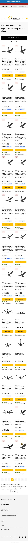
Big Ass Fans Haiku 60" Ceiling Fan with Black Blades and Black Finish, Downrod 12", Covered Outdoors (20, 137)
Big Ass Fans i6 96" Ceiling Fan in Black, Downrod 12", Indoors (20, 388)
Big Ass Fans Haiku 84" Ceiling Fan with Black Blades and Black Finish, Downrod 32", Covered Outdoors (7, 286)
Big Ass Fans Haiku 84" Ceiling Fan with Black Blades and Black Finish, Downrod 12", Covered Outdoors (7, 174)
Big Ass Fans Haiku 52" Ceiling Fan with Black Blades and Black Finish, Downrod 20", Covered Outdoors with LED (20, 62)
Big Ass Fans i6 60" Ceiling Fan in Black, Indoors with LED (19, 322)
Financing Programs (22, 6)
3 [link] (12, 479)
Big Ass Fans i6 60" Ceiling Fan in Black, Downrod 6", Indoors (7, 388)
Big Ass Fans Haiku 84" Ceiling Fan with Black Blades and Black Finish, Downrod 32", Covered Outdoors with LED (7, 249)
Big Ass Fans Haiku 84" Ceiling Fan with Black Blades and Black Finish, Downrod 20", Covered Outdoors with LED (20, 249)
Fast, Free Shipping (13, 6)
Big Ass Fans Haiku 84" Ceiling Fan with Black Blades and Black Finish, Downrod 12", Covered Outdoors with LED (20, 174)
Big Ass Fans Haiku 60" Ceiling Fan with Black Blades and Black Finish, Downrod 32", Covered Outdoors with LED (7, 62)
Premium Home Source (15, 542)
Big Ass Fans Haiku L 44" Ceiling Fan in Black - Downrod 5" (20, 423)
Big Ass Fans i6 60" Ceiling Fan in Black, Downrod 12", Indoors (7, 322)
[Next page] (26, 479)
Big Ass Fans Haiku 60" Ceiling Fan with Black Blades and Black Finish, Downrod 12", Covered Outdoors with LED (20, 286)
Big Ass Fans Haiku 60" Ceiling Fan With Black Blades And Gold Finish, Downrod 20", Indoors (20, 458)
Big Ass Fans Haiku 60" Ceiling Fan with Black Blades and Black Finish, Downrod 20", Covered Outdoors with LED (20, 211)
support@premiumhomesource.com (9, 513)
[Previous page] (2, 479)
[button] (1, 18)
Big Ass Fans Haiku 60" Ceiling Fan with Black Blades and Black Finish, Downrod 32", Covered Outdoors (7, 137)
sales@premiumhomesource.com (8, 515)
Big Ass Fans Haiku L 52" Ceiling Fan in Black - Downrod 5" (7, 457)
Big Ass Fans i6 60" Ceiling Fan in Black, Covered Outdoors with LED (7, 423)
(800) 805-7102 (4, 502)
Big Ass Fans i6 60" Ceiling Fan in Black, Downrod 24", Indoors (20, 355)
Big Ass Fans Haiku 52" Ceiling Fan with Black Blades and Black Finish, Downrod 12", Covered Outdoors (20, 100)
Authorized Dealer (5, 6)
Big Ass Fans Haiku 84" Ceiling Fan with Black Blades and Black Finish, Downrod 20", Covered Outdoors (7, 211)
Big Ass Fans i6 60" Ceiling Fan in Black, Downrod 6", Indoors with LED (7, 355)
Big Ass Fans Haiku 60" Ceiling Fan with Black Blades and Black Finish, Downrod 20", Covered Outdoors (7, 100)
